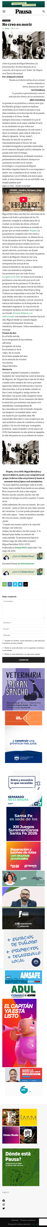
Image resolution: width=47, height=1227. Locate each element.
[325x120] (23, 806)
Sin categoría (6, 20)
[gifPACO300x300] (23, 840)
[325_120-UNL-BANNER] (23, 1096)
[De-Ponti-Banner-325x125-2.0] (23, 886)
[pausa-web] (23, 725)
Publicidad (14, 1220)
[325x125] (23, 1081)
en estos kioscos (26, 563)
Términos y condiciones (28, 1220)
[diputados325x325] (23, 762)
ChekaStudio (35, 1224)
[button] (44, 11)
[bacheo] (23, 869)
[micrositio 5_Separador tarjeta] (23, 556)
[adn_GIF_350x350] (23, 969)
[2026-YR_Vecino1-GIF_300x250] (23, 791)
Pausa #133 (21, 547)
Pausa (4, 17)
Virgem (33, 230)
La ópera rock (11, 277)
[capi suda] (19, 1066)
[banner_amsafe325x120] (23, 983)
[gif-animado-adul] (23, 998)
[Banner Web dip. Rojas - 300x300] (23, 929)
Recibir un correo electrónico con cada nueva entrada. (22, 654)
